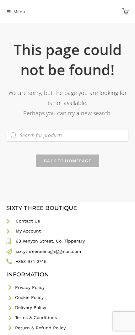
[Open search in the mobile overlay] (67, 135)
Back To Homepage (67, 161)
